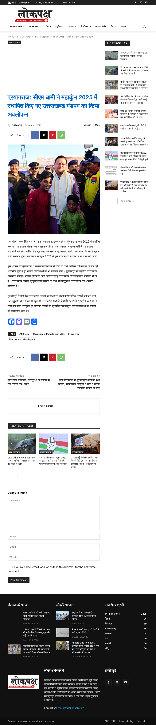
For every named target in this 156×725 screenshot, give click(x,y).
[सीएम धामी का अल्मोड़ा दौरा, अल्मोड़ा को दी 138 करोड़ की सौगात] (62, 615)
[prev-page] (10, 476)
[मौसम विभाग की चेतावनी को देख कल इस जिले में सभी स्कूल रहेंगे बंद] (111, 170)
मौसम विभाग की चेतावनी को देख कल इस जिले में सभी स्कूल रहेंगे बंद (133, 170)
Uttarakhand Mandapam (22, 339)
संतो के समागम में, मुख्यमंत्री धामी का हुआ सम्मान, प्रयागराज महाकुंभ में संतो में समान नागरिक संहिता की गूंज (79, 384)
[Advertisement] (54, 66)
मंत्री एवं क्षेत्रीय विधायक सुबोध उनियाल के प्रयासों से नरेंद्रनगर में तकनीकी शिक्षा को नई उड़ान (134, 114)
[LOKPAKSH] (23, 406)
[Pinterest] (52, 135)
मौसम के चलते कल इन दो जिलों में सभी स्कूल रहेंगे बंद (85, 631)
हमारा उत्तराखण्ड (23, 36)
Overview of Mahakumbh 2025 (48, 333)
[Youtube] (146, 3)
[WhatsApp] (61, 135)
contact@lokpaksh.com (70, 708)
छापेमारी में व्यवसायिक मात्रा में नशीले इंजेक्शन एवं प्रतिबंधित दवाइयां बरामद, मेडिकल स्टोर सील (134, 141)
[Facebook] (136, 3)
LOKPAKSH (16, 125)
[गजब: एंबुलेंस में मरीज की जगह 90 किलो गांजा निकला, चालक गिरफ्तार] (111, 55)
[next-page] (16, 476)
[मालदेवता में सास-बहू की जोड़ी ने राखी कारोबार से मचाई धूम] (111, 128)
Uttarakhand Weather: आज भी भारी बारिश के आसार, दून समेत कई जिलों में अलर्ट (21, 461)
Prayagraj (73, 333)
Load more (125, 201)
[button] (143, 26)
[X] (141, 3)
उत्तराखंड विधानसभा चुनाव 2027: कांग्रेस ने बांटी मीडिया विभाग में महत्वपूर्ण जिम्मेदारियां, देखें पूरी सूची (53, 461)
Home (11, 36)
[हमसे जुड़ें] (126, 676)
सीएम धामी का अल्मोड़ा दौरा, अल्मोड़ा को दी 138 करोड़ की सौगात (84, 615)
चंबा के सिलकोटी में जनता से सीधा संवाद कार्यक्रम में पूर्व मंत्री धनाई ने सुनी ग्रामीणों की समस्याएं (134, 99)
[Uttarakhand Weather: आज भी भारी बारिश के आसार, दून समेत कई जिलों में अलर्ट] (22, 444)
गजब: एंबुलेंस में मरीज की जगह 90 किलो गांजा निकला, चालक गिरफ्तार (133, 56)
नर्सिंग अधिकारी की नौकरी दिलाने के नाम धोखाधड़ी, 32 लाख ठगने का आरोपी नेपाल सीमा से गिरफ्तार (133, 85)
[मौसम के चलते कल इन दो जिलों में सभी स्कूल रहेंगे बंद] (62, 632)
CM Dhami (24, 333)
